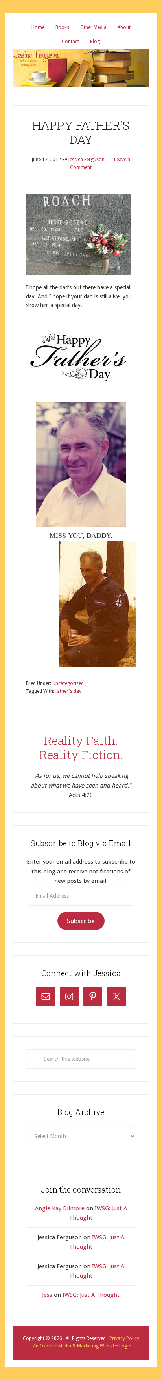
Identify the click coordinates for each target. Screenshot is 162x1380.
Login (124, 1346)
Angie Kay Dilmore (60, 1208)
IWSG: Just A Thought (91, 1294)
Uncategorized (68, 683)
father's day (68, 691)
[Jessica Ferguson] (81, 54)
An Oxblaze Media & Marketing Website (74, 1346)
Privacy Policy (124, 1338)
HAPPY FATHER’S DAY (80, 132)
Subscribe (81, 921)
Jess (47, 1294)
